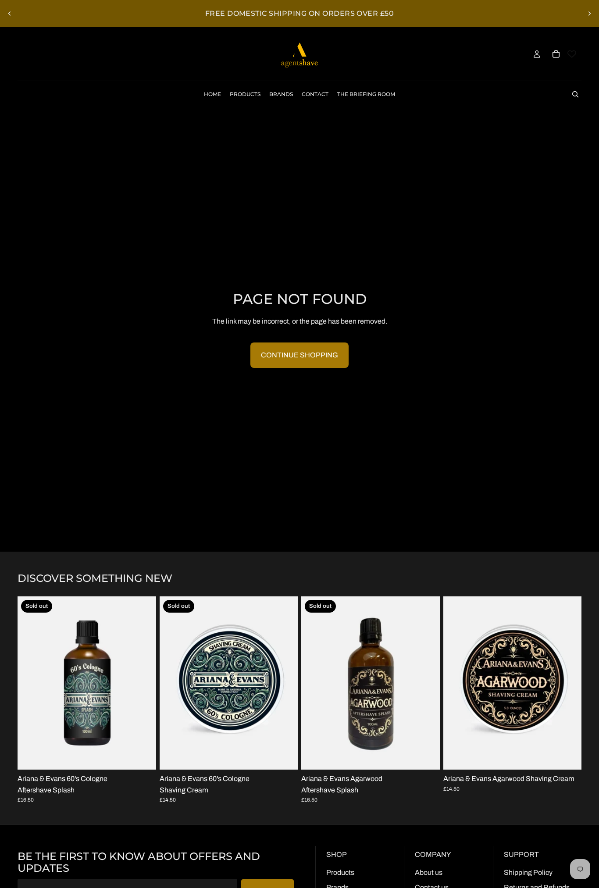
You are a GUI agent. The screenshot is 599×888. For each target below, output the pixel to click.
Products (340, 872)
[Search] (575, 94)
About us (428, 872)
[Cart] (556, 54)
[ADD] (568, 756)
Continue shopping (299, 355)
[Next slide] (589, 13)
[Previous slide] (9, 13)
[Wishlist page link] (571, 54)
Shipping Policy (528, 872)
